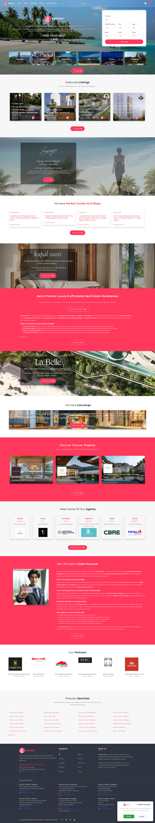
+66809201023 (25, 790)
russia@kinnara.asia (106, 809)
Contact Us (76, 342)
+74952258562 (104, 807)
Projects (61, 771)
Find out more (47, 275)
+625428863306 (65, 792)
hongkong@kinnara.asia (28, 771)
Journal (41, 3)
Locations (62, 763)
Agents (80, 754)
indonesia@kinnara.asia (67, 794)
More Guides (76, 233)
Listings (76, 71)
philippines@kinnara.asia (107, 794)
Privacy (80, 771)
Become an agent (76, 547)
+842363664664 (25, 807)
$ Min (120, 32)
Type (133, 24)
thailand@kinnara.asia (28, 792)
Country (107, 16)
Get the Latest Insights (76, 309)
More (47, 180)
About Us (80, 758)
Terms (79, 767)
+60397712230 (64, 807)
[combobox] (124, 19)
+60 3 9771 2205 (75, 811)
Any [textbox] (107, 19)
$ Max (134, 32)
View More (76, 129)
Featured (61, 767)
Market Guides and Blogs (83, 203)
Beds (106, 32)
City (119, 24)
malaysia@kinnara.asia (67, 809)
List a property (52, 3)
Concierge (33, 3)
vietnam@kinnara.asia (28, 809)
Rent (25, 3)
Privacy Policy (144, 810)
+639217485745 (104, 792)
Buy (19, 3)
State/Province (110, 24)
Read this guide (15, 224)
